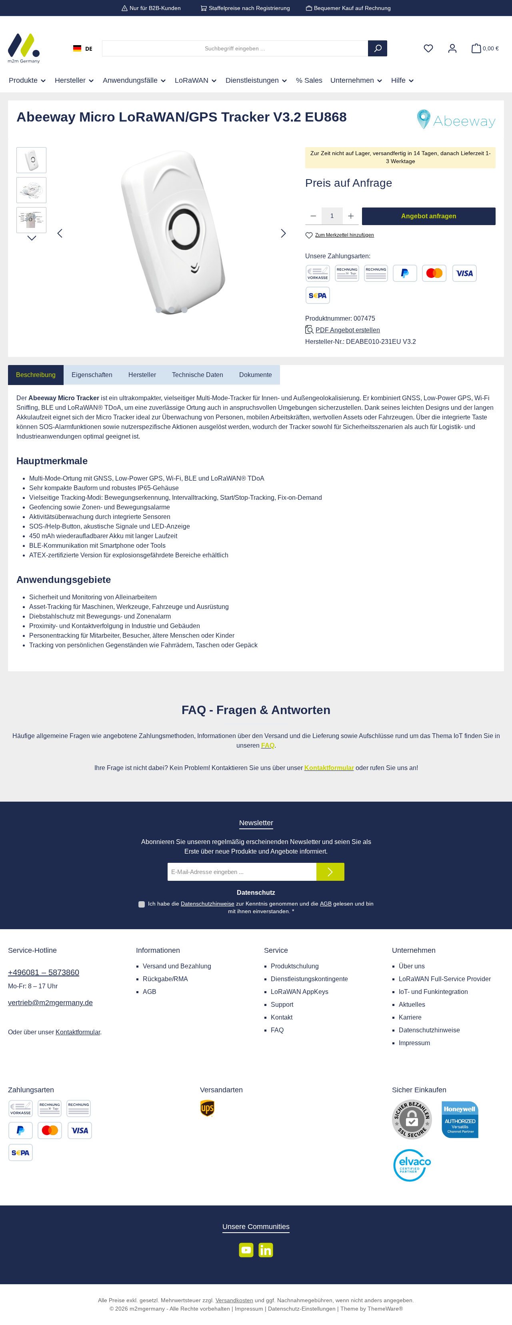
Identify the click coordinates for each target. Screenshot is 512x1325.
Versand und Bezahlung (177, 966)
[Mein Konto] (452, 48)
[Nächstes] (283, 233)
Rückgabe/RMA (165, 979)
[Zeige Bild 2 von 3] (171, 310)
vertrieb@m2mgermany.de (50, 1003)
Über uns (412, 966)
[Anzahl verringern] (313, 216)
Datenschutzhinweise (207, 903)
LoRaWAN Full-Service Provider (445, 979)
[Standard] (207, 1108)
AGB (326, 903)
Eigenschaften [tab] (92, 374)
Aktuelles (412, 1004)
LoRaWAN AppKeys (299, 991)
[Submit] (330, 872)
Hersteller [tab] (142, 374)
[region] (152, 233)
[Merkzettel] (428, 48)
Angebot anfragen (428, 216)
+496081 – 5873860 (43, 972)
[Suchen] (377, 48)
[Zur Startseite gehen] (24, 48)
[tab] (36, 375)
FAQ (277, 1030)
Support (282, 1004)
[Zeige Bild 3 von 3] (184, 310)
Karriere (410, 1017)
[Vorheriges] (60, 233)
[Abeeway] (456, 120)
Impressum (414, 1043)
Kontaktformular (78, 1032)
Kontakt (281, 1017)
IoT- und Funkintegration (433, 991)
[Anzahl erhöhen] (351, 216)
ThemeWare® (385, 1308)
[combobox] (82, 48)
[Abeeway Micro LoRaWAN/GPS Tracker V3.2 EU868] (172, 233)
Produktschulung (295, 966)
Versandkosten (234, 1300)
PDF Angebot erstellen (348, 330)
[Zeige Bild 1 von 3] (159, 310)
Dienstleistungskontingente (309, 979)
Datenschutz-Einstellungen (302, 1308)
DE (88, 48)
